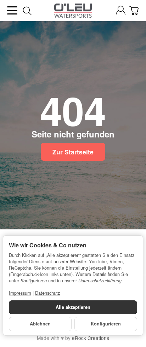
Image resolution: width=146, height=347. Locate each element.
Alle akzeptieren (73, 307)
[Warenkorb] (134, 10)
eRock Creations (90, 337)
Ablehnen (40, 323)
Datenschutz (47, 292)
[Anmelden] (121, 10)
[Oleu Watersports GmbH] (73, 11)
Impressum (20, 292)
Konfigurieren (106, 323)
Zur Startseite (73, 151)
